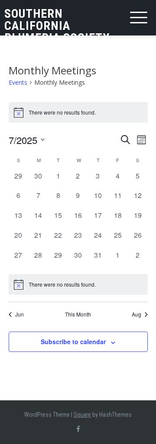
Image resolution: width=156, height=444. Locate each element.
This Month (78, 314)
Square (82, 414)
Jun (19, 314)
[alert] (78, 284)
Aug (136, 314)
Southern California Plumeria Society (57, 25)
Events (18, 82)
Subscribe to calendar (73, 341)
